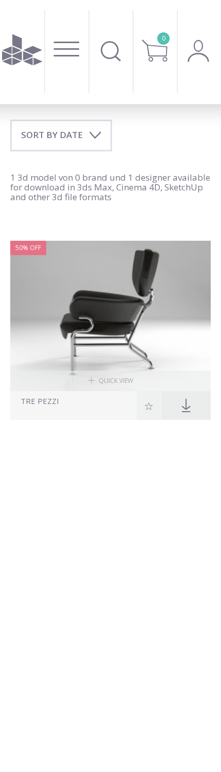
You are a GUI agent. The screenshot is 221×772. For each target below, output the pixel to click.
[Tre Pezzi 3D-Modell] (110, 316)
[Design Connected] (22, 52)
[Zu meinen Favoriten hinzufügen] (149, 405)
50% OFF (28, 247)
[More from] (77, 410)
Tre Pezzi (40, 401)
